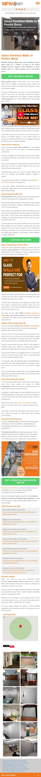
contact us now (20, 240)
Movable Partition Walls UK (9, 488)
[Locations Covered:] (2, 3)
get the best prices (20, 76)
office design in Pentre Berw (29, 326)
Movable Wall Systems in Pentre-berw (14, 761)
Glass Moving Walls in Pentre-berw (14, 771)
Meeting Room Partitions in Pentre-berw (15, 763)
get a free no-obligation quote (20, 481)
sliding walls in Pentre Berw (21, 403)
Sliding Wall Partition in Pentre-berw (14, 765)
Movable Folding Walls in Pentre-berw (14, 767)
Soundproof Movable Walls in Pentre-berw (16, 769)
